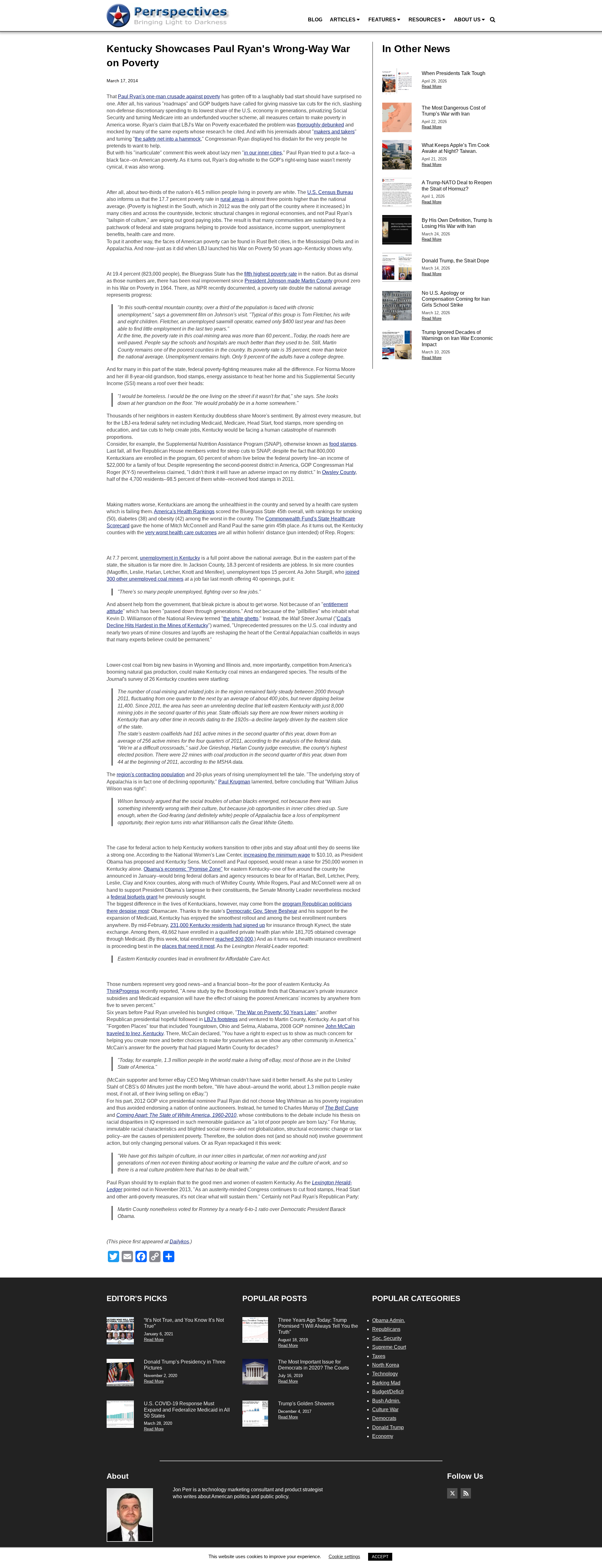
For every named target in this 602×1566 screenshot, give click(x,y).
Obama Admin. (388, 1320)
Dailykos (179, 1241)
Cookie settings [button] (344, 1556)
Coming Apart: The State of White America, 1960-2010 (176, 1115)
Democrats (384, 1418)
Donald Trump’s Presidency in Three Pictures (184, 1364)
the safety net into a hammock (168, 139)
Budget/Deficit (388, 1391)
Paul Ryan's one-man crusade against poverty (169, 96)
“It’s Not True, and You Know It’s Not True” (184, 1323)
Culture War (385, 1409)
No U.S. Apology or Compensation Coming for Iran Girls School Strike (456, 299)
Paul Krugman (234, 781)
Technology (385, 1373)
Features (382, 19)
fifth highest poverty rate (270, 274)
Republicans (386, 1329)
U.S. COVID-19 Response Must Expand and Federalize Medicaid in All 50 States (187, 1409)
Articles (343, 19)
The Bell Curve (341, 1108)
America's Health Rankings (184, 511)
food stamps (342, 444)
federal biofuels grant (134, 897)
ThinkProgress (123, 991)
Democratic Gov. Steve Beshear (261, 911)
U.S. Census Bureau (330, 192)
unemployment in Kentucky (170, 558)
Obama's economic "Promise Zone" (183, 869)
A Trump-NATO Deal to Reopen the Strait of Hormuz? (457, 185)
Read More (431, 86)
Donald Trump (388, 1427)
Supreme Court (389, 1347)
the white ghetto (240, 618)
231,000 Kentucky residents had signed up (217, 925)
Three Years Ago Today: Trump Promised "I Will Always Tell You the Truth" (318, 1326)
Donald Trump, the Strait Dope (455, 260)
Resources (425, 19)
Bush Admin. (386, 1400)
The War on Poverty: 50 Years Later (276, 1012)
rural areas (232, 199)
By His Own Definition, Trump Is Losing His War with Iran (457, 223)
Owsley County (339, 472)
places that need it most (188, 946)
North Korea (385, 1365)
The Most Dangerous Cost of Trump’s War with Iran (453, 110)
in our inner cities (263, 152)
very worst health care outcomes (181, 532)
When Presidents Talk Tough (453, 73)
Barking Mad (386, 1383)
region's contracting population (151, 774)
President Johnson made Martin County (288, 280)
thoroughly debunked (320, 124)
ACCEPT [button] (380, 1556)
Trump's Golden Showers (306, 1403)
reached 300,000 (234, 939)
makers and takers (334, 131)
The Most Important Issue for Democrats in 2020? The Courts (313, 1364)
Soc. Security (387, 1338)
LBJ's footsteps (221, 1019)
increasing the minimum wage (277, 855)
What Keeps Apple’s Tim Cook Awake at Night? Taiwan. (455, 148)
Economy (382, 1436)
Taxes (378, 1356)
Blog (315, 19)
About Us (467, 19)
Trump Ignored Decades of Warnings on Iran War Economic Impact (457, 338)
